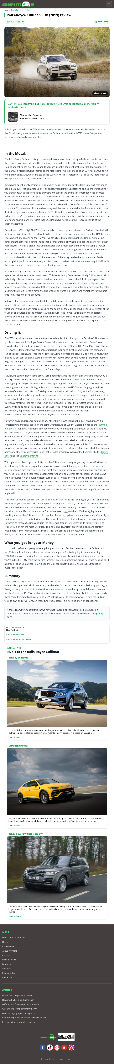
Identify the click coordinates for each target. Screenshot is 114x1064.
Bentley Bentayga (29, 455)
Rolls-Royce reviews (15, 634)
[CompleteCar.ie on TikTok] (50, 1047)
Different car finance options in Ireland (20, 1004)
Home (5, 941)
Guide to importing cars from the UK (19, 1008)
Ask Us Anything (94, 613)
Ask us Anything (9, 950)
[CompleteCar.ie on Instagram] (71, 1047)
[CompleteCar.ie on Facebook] (42, 1047)
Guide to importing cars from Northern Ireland (24, 1017)
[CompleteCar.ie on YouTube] (64, 1047)
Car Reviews (8, 946)
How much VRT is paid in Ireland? (18, 999)
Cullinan (28, 10)
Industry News (9, 959)
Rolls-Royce (18, 10)
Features (6, 964)
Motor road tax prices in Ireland (17, 995)
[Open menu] (109, 4)
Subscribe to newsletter (13, 937)
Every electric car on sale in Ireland (18, 1022)
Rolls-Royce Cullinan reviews (19, 639)
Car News (7, 955)
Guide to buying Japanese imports (18, 1013)
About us (6, 968)
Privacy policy (8, 973)
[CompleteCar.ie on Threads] (57, 1047)
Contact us (7, 977)
